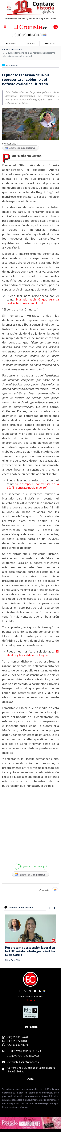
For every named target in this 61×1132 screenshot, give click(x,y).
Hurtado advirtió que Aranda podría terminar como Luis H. (33, 301)
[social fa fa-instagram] (24, 35)
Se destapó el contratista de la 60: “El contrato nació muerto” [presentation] (33, 485)
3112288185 (31, 1051)
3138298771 (14, 1055)
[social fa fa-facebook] (14, 35)
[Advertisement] (30, 822)
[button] (39, 35)
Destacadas (17, 49)
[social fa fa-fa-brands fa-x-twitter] (19, 35)
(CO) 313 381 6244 (17, 1037)
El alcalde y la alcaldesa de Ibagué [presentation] (33, 653)
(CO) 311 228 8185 (17, 1041)
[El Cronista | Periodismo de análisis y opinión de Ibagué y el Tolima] (30, 26)
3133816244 (14, 1051)
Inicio (5, 49)
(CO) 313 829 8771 (17, 1044)
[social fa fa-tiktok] (34, 35)
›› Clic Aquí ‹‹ (30, 1000)
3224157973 (31, 1055)
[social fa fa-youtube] (29, 35)
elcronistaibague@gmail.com (23, 1061)
